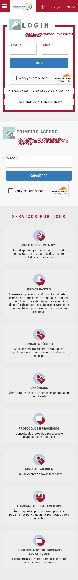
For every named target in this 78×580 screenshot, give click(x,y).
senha (46, 44)
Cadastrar (39, 175)
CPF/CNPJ (16, 44)
